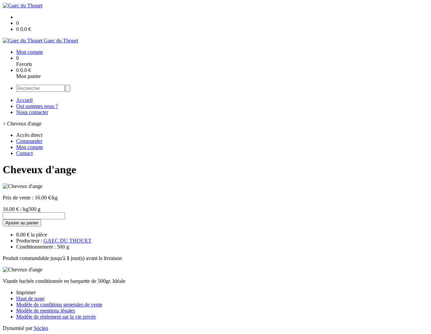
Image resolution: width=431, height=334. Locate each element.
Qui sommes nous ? (37, 106)
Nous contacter (32, 112)
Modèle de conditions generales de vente (59, 304)
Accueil (24, 100)
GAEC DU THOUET (67, 241)
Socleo (41, 328)
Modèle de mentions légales (45, 310)
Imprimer (26, 292)
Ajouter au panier (21, 222)
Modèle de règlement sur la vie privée (56, 317)
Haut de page (30, 298)
